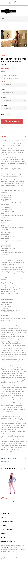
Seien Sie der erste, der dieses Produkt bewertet (12, 132)
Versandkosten (4, 547)
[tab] (14, 137)
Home (2, 18)
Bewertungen (5, 462)
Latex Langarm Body (7, 501)
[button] (7, 53)
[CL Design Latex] (8, 9)
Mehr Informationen (8, 458)
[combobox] (14, 85)
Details (3, 137)
